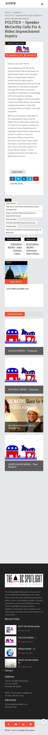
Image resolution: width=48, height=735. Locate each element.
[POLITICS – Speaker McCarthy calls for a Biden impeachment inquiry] (16, 272)
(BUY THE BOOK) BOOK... (29, 626)
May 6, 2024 (25, 630)
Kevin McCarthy (11, 219)
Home (7, 12)
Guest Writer (31, 55)
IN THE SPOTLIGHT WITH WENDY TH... (21, 426)
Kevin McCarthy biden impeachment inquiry (21, 223)
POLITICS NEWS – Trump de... (23, 350)
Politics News (19, 43)
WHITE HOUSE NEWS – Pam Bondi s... (23, 465)
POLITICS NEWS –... (27, 637)
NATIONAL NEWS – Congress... (24, 389)
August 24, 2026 (27, 642)
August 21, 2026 (26, 653)
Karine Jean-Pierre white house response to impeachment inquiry (21, 214)
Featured (17, 12)
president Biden (11, 226)
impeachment (11, 203)
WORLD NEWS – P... (27, 649)
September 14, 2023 (15, 55)
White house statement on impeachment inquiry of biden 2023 (23, 231)
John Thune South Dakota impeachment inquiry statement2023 (22, 208)
